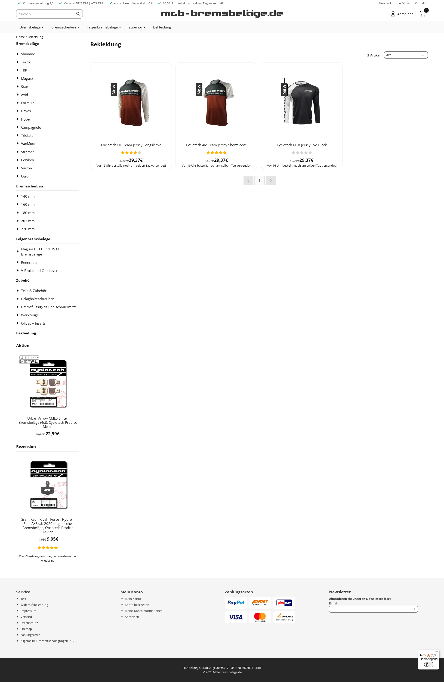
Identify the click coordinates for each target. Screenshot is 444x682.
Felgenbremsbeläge (33, 239)
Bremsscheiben (29, 186)
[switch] (428, 664)
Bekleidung (26, 333)
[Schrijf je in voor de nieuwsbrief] (414, 609)
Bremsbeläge (27, 43)
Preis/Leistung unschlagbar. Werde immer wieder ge (47, 558)
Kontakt (420, 3)
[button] (402, 14)
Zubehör (23, 280)
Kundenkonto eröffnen (395, 3)
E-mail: (369, 603)
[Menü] (436, 652)
